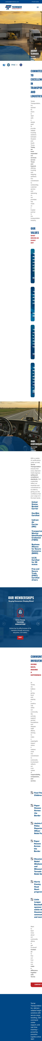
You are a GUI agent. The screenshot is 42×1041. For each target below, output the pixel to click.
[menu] (37, 7)
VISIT (20, 637)
